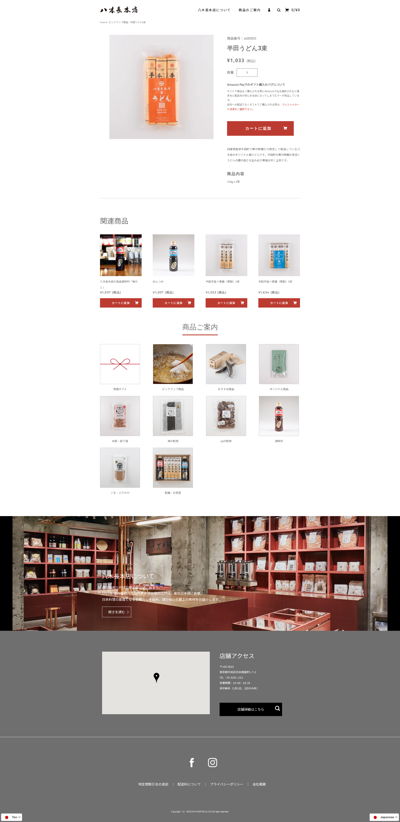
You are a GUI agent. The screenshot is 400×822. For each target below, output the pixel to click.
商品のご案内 (249, 10)
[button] (156, 678)
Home (103, 22)
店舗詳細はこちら (251, 709)
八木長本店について (214, 10)
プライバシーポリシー (226, 784)
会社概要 (259, 784)
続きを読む (116, 611)
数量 (230, 72)
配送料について (189, 784)
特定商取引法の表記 (153, 784)
